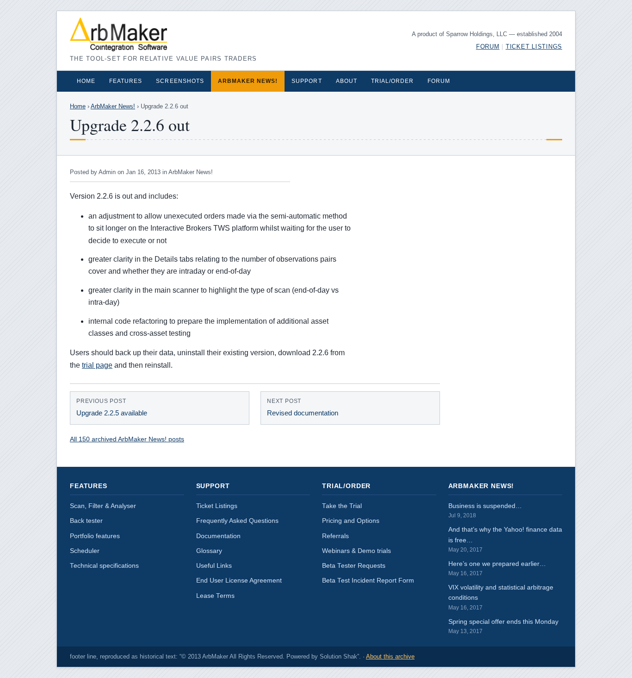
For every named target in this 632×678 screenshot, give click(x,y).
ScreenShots (180, 81)
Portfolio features (95, 536)
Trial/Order (392, 81)
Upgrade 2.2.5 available (111, 407)
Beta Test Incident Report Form (368, 580)
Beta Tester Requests (353, 565)
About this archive (390, 656)
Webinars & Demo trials (356, 550)
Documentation (218, 536)
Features (125, 81)
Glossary (209, 550)
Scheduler (84, 550)
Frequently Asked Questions (237, 520)
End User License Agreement (239, 580)
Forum (488, 47)
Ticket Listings (534, 47)
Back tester (86, 520)
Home (86, 81)
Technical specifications (104, 565)
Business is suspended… (485, 510)
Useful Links (214, 565)
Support (306, 81)
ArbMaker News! (248, 81)
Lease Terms (215, 595)
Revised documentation (302, 407)
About (346, 81)
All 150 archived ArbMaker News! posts (127, 439)
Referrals (335, 536)
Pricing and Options (350, 520)
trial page (97, 365)
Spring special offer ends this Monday (503, 626)
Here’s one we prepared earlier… (497, 568)
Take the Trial (342, 505)
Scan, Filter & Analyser (103, 505)
